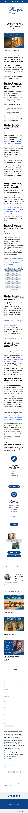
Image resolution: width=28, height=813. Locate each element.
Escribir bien (14, 20)
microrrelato (9, 395)
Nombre (6, 689)
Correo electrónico (7, 695)
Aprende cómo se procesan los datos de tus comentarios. (14, 756)
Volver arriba (19, 811)
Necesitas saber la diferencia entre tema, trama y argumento (14, 634)
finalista (21, 402)
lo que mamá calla (14, 556)
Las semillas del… (14, 552)
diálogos (20, 338)
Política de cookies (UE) (9, 785)
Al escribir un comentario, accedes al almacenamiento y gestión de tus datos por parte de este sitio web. (13, 721)
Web (5, 701)
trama (6, 251)
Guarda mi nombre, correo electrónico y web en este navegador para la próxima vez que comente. (13, 709)
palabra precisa (8, 433)
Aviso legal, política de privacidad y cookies (13, 783)
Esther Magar (17, 574)
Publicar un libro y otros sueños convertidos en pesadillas (12, 658)
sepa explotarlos (17, 247)
